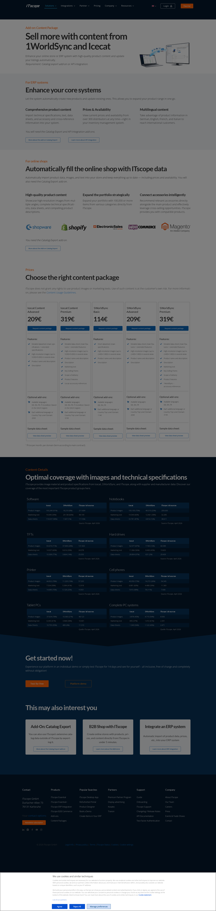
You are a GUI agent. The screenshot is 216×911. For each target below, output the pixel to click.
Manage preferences (99, 906)
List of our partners (60, 900)
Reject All (77, 906)
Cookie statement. (145, 895)
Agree (59, 906)
